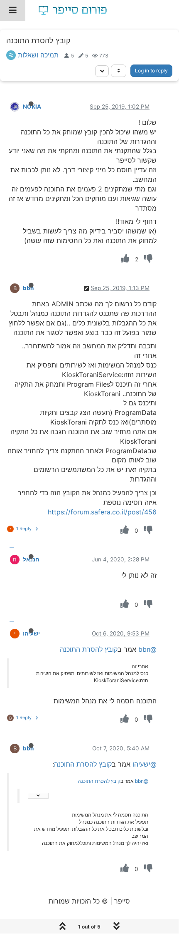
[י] (8, 633)
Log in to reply (151, 70)
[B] (8, 287)
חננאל (31, 559)
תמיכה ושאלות (38, 55)
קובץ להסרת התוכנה (89, 649)
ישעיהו (31, 633)
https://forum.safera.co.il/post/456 (102, 512)
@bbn (147, 649)
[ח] (8, 559)
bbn (28, 288)
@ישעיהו (144, 764)
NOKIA (32, 106)
